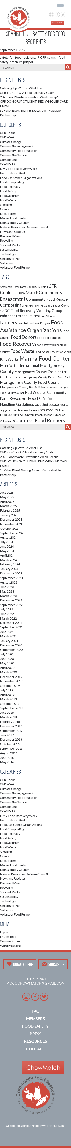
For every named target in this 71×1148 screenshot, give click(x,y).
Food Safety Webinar (48, 344)
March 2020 (8, 672)
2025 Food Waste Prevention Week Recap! (29, 97)
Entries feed (8, 936)
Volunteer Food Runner (15, 267)
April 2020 (7, 667)
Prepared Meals (11, 236)
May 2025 (7, 497)
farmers (8, 322)
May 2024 (7, 551)
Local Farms (8, 213)
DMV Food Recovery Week (18, 168)
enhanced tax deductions (19, 316)
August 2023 (8, 582)
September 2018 (11, 708)
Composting (8, 159)
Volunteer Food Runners (38, 420)
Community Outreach (14, 155)
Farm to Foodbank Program (34, 323)
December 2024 (11, 519)
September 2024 (11, 533)
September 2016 (11, 748)
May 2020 (7, 663)
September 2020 (11, 649)
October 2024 (10, 528)
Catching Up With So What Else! (21, 88)
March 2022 (8, 618)
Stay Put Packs (10, 245)
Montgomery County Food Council (31, 382)
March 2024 (8, 560)
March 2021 (8, 636)
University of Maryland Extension (45, 414)
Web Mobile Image (54, 1126)
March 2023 (8, 595)
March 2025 (8, 506)
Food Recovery (10, 186)
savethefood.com (48, 404)
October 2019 (10, 685)
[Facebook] (57, 14)
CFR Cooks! (8, 132)
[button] (60, 5)
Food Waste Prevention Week (53, 351)
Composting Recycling (32, 305)
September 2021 (11, 627)
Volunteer (6, 263)
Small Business (20, 410)
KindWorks (9, 359)
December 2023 (11, 573)
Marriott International (19, 365)
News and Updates (13, 231)
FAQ (35, 1011)
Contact (35, 1049)
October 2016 (10, 744)
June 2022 (7, 614)
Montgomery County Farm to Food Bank (46, 377)
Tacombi (34, 410)
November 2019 (11, 681)
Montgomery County (14, 222)
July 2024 (6, 542)
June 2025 (7, 492)
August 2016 (8, 753)
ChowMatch (26, 292)
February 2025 (10, 510)
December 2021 (11, 622)
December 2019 (11, 676)
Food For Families (49, 337)
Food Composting (12, 182)
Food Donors (24, 337)
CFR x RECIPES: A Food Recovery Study (27, 92)
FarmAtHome (47, 316)
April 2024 (7, 555)
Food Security (9, 195)
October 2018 (10, 703)
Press (35, 1033)
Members (35, 1018)
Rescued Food (23, 398)
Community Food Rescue (47, 299)
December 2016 (11, 739)
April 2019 (7, 694)
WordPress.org (10, 945)
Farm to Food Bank (13, 173)
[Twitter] (63, 14)
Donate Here (23, 964)
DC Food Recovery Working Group (33, 310)
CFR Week (7, 137)
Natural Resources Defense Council (24, 227)
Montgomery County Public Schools (24, 387)
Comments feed (10, 941)
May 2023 (7, 591)
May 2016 (7, 762)
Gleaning (6, 204)
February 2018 (10, 721)
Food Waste (8, 200)
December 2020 (11, 645)
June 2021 (7, 631)
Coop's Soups (52, 305)
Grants (4, 209)
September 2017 (11, 730)
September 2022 (11, 605)
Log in (4, 932)
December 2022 (11, 600)
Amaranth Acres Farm (13, 286)
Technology (8, 254)
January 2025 (9, 515)
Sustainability (9, 249)
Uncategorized (10, 258)
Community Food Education (18, 150)
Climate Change (10, 142)
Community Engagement (16, 146)
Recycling (6, 240)
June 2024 (7, 546)
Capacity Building (37, 286)
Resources (35, 1041)
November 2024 (11, 524)
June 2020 (7, 658)
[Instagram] (51, 14)
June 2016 (7, 757)
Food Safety (8, 191)
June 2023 (7, 587)
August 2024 (8, 537)
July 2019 (6, 690)
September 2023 (11, 578)
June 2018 (7, 712)
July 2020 (6, 654)
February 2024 (10, 564)
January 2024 (9, 569)
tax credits (49, 409)
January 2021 (9, 641)
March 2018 (8, 717)
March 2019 (8, 699)
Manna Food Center (13, 218)
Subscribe (56, 964)
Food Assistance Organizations (21, 178)
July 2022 (6, 609)
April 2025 (7, 501)
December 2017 (11, 726)
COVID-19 (7, 164)
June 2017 (7, 735)
